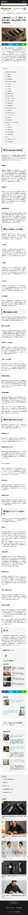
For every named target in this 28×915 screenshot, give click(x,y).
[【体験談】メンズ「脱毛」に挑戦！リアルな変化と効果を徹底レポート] (6, 702)
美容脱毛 (8, 76)
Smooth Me (17, 911)
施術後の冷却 (8, 120)
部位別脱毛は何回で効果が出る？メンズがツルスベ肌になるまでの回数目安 (18, 679)
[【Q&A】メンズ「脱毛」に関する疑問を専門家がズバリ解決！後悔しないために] (6, 749)
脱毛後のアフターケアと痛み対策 (11, 122)
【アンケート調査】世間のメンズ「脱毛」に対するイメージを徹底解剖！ (17, 761)
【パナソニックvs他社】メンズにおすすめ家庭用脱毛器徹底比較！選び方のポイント (10, 712)
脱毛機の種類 (8, 105)
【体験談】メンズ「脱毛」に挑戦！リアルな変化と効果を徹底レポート (17, 700)
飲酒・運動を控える (9, 132)
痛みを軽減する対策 (8, 93)
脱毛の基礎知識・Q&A (12, 25)
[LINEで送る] (23, 44)
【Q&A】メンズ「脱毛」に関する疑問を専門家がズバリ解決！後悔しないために (17, 748)
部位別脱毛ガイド (6, 667)
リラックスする (9, 115)
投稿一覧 (11, 724)
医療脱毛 (8, 74)
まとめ (6, 136)
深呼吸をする (8, 110)
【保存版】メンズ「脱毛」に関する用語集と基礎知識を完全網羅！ (17, 735)
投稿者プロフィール (10, 139)
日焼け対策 (8, 127)
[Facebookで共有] (5, 44)
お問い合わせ (19, 907)
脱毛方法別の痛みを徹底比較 (10, 71)
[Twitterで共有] (11, 44)
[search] (26, 4)
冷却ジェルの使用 (9, 100)
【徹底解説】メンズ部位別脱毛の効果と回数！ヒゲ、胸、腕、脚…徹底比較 (18, 669)
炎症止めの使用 (9, 134)
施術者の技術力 (9, 103)
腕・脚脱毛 (8, 91)
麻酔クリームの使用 (9, 98)
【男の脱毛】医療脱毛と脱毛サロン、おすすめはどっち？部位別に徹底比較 (18, 674)
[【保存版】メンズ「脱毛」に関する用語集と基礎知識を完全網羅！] (6, 737)
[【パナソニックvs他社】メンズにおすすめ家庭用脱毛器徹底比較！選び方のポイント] (22, 713)
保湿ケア (8, 124)
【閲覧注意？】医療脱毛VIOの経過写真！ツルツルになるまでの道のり (18, 684)
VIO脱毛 (7, 86)
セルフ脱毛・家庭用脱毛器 (8, 779)
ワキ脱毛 (8, 88)
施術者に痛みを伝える (10, 112)
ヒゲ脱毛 (8, 83)
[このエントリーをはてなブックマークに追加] (17, 44)
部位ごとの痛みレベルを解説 (10, 81)
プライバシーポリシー (10, 907)
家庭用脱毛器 (8, 79)
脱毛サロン (5, 672)
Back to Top (14, 902)
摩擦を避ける (8, 129)
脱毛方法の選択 (9, 96)
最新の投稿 (9, 141)
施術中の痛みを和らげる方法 (10, 108)
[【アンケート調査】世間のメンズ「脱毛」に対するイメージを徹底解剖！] (6, 762)
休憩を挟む (8, 117)
